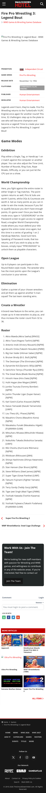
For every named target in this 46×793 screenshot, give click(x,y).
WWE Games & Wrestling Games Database (22, 22)
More (31, 741)
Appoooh (5, 648)
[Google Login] (18, 617)
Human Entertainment (30, 94)
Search (16, 782)
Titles (23, 741)
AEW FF (7, 737)
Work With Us (26, 782)
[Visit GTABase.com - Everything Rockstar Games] (21, 771)
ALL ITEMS (37, 698)
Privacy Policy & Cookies (31, 778)
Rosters (38, 737)
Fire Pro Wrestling (28, 75)
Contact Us (16, 778)
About (7, 778)
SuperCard (18, 737)
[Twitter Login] (13, 617)
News (15, 733)
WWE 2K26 (25, 733)
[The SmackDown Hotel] (23, 4)
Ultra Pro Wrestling (9, 670)
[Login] (4, 617)
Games (29, 737)
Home (7, 733)
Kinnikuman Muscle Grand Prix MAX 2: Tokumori (32, 650)
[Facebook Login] (8, 617)
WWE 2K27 (36, 733)
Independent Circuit (34, 69)
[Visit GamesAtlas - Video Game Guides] (35, 771)
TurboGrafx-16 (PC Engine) (28, 88)
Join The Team (13, 581)
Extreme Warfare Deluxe (11, 689)
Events (15, 741)
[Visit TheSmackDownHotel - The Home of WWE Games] (9, 771)
